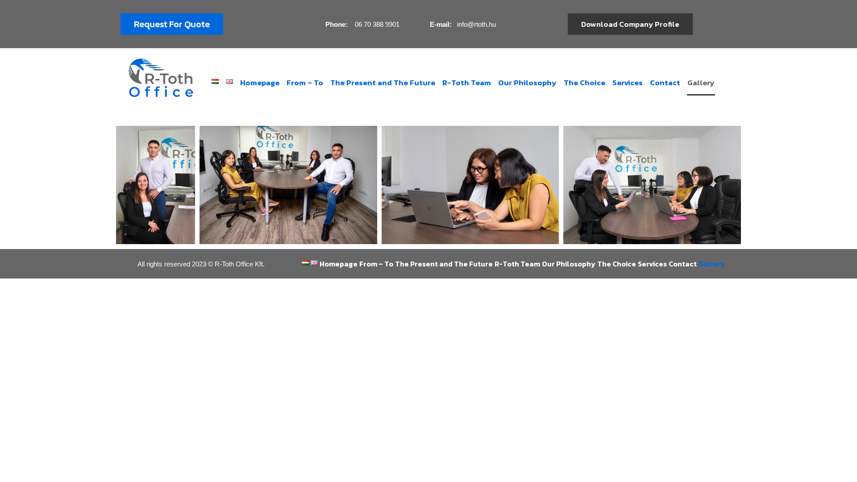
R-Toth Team (466, 82)
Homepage (259, 82)
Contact (665, 82)
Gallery (701, 82)
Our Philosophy (527, 82)
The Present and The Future (382, 82)
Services (627, 82)
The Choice (584, 82)
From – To (305, 82)
